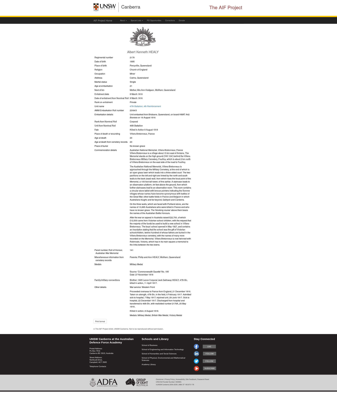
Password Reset (203, 379)
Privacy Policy (170, 379)
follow (210, 354)
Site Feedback (191, 379)
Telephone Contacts (98, 366)
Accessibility (180, 379)
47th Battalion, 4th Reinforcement (145, 106)
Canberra (130, 6)
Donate (182, 20)
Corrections (170, 20)
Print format (100, 321)
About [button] (122, 20)
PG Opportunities (154, 20)
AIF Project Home (102, 20)
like (209, 346)
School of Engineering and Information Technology (163, 349)
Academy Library (149, 364)
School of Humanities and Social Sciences (159, 354)
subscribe (209, 368)
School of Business (149, 345)
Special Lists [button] (136, 20)
